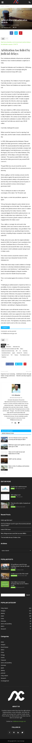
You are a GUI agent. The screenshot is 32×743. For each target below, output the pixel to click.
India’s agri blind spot (6, 520)
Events (12, 488)
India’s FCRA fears (6, 529)
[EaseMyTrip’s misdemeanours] (5, 489)
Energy (3, 655)
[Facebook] (12, 423)
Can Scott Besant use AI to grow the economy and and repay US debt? (16, 524)
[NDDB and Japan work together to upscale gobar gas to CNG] (4, 446)
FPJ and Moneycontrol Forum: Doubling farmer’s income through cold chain (20, 566)
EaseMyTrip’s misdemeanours (19, 486)
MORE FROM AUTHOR (8, 433)
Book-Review (4, 647)
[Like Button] (3, 38)
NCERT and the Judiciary (15, 459)
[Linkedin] (16, 423)
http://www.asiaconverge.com (16, 397)
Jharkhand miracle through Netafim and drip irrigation (23, 375)
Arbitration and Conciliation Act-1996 (10, 348)
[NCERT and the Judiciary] (4, 460)
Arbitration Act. (16, 346)
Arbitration (8, 346)
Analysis (3, 17)
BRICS (2, 626)
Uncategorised (5, 681)
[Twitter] (19, 423)
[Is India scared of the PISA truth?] (5, 576)
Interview (3, 621)
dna (8, 344)
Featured (13, 496)
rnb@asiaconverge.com (19, 721)
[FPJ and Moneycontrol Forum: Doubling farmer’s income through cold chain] (5, 567)
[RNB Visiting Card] (5, 497)
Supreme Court (5, 355)
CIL (20, 350)
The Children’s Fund (24, 355)
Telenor (16, 355)
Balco (21, 348)
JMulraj (3, 613)
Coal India (25, 350)
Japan (13, 352)
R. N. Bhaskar (16, 395)
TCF (11, 355)
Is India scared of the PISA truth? (19, 573)
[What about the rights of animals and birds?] (5, 505)
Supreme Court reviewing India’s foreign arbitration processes (8, 375)
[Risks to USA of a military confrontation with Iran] (4, 467)
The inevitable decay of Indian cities (10, 537)
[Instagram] (14, 732)
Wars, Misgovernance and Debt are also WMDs (13, 533)
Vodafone (4, 357)
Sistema (25, 352)
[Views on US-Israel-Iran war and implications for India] (4, 453)
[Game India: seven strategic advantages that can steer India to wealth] (5, 584)
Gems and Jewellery (6, 624)
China (2, 618)
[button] (29, 2)
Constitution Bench (6, 352)
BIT (17, 350)
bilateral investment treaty (8, 350)
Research (3, 629)
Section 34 (19, 352)
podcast (3, 673)
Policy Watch (14, 575)
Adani (2, 616)
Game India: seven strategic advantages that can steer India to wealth (20, 583)
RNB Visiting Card (15, 495)
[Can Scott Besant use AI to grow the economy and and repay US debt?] (4, 439)
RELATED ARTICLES (7, 431)
